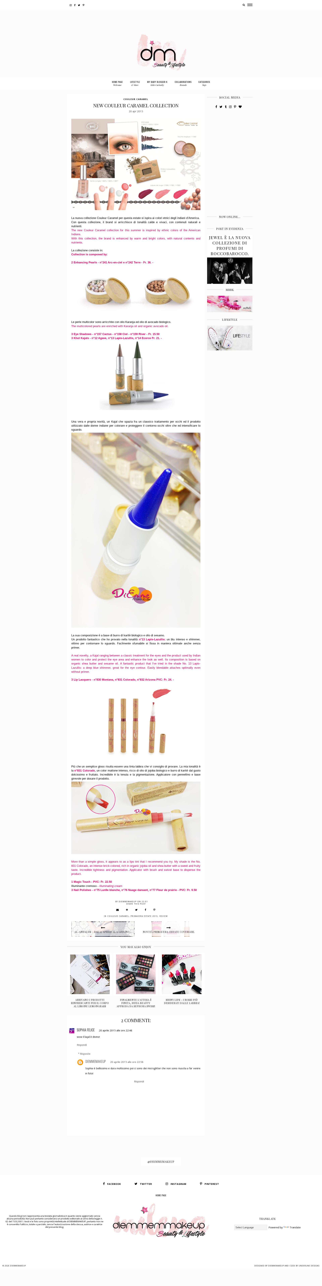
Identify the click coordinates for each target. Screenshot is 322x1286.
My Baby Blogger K (157, 83)
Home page (117, 83)
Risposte (85, 1053)
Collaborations (183, 83)
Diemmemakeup (18, 1266)
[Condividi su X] (136, 909)
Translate (295, 1227)
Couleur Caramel (135, 99)
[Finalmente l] (136, 974)
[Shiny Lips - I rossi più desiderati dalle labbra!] (182, 974)
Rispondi (82, 1044)
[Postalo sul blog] (127, 909)
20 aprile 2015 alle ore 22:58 (126, 1062)
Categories (204, 83)
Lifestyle (135, 83)
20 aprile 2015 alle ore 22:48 (115, 1030)
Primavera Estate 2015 (144, 916)
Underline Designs (309, 1266)
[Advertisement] (161, 18)
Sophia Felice (86, 1029)
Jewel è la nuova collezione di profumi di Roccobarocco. (230, 245)
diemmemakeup (95, 1061)
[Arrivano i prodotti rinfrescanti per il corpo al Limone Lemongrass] (90, 974)
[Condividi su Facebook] (146, 909)
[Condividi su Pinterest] (154, 909)
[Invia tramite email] (117, 909)
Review (163, 916)
